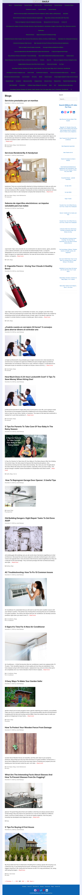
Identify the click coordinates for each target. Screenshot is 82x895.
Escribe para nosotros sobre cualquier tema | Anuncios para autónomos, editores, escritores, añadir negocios (30, 38)
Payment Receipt (18, 5)
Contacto (42, 60)
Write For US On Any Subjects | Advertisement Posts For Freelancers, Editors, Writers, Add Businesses (37, 13)
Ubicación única (48, 81)
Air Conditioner (10, 619)
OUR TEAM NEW (13, 85)
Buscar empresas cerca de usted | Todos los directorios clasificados (21, 60)
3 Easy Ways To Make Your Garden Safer (23, 681)
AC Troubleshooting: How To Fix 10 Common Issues (29, 572)
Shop (50, 85)
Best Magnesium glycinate (68, 146)
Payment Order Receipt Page (69, 81)
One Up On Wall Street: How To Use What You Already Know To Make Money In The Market (68, 260)
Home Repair (9, 145)
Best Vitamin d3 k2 (68, 152)
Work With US (36, 886)
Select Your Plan (38, 5)
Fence (7, 768)
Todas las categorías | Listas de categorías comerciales (28, 22)
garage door (9, 512)
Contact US (64, 22)
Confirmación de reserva (42, 72)
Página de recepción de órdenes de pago (46, 34)
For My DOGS (68, 192)
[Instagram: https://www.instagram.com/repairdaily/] (65, 112)
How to (15, 474)
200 (16, 881)
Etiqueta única (57, 81)
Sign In (10, 5)
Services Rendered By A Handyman (21, 153)
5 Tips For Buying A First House (19, 827)
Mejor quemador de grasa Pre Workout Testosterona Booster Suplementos (51, 43)
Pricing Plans (22, 85)
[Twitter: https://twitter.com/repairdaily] (68, 112)
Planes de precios (30, 34)
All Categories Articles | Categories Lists (16, 72)
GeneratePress (49, 893)
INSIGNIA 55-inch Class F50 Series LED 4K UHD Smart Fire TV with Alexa (68, 270)
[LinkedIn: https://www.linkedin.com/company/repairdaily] (73, 112)
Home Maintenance (21, 145)
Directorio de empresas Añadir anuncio (22, 43)
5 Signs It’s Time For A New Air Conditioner (25, 627)
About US (49, 60)
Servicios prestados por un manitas (21, 100)
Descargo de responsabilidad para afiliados (53, 47)
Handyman (9, 146)
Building (8, 566)
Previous (8, 881)
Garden (8, 719)
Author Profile (30, 72)
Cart (55, 85)
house (7, 875)
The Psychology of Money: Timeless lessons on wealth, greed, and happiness (68, 251)
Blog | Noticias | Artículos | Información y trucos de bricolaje (22, 55)
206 (28, 881)
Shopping (24, 886)
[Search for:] (68, 99)
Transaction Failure (68, 5)
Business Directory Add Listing (65, 85)
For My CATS (68, 185)
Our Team (61, 64)
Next (32, 881)
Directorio (73, 72)
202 (23, 881)
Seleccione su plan (27, 81)
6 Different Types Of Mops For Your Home (37, 85)
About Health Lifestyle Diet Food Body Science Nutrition (51, 55)
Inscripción (18, 81)
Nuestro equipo (48, 76)
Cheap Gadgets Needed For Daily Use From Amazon (66, 76)
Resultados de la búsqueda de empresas (67, 38)
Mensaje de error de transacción (51, 22)
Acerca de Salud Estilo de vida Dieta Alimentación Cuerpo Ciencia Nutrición (31, 51)
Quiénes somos (70, 55)
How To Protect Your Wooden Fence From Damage (28, 727)
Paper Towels (68, 198)
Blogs (14, 145)
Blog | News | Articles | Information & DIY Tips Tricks (57, 17)
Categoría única (38, 81)
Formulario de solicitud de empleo (12, 76)
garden (8, 721)
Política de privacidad (52, 64)
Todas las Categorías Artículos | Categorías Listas (65, 60)
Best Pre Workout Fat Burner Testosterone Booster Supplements (28, 17)
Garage (8, 510)
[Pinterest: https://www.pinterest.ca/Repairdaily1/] (71, 112)
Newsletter (65, 13)
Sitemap (42, 886)
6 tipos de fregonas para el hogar (60, 51)
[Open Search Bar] (71, 89)
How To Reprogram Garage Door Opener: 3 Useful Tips (30, 480)
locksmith (8, 370)
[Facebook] (62, 112)
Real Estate (12, 873)
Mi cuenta (34, 76)
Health (7, 259)
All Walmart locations (31, 9)
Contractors (47, 886)
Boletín (40, 76)
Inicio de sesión (26, 76)
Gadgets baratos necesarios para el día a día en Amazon (31, 64)
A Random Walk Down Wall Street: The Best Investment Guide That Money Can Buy (68, 230)
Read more (9, 141)
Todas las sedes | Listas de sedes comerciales (30, 47)
